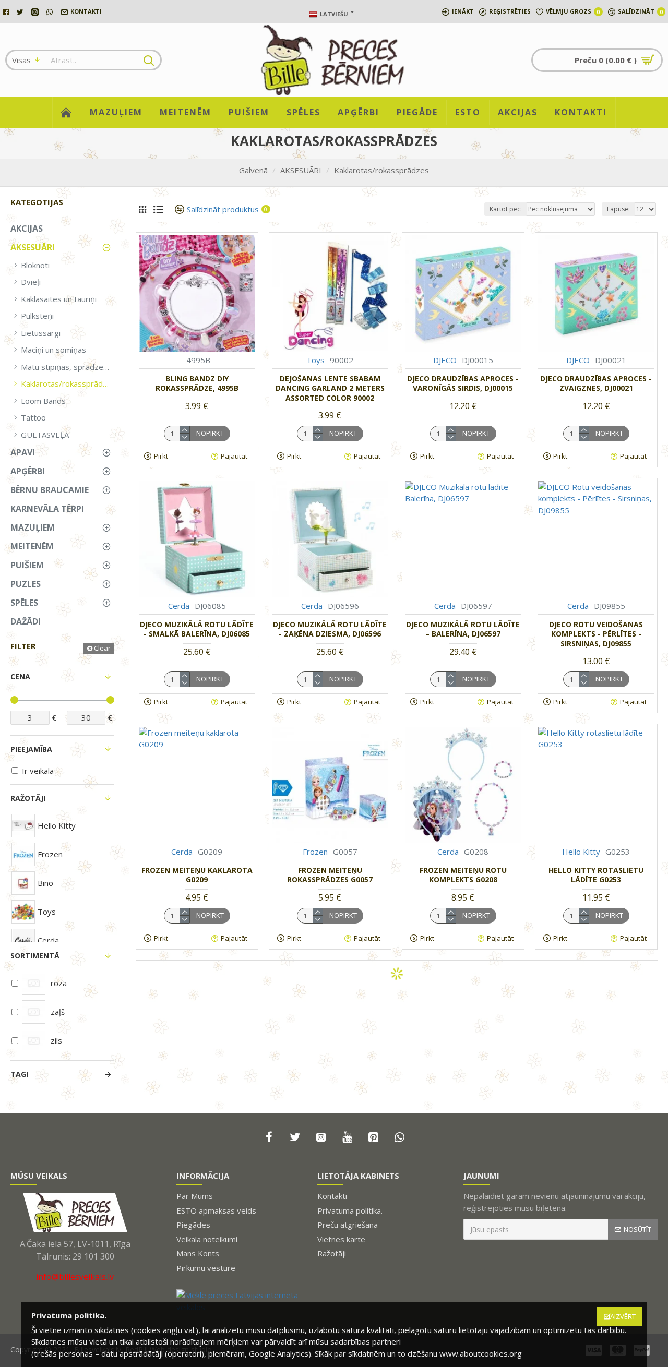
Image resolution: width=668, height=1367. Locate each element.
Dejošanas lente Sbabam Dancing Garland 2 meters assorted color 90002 (330, 388)
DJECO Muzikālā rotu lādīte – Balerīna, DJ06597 (463, 629)
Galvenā (253, 170)
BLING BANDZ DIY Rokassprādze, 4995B (197, 383)
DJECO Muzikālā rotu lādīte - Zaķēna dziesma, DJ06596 (330, 629)
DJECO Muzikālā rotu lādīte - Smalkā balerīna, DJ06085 (197, 629)
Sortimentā (34, 956)
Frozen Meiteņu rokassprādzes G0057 (330, 875)
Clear (102, 648)
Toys (315, 360)
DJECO (445, 360)
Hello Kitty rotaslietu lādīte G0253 (595, 875)
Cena (20, 676)
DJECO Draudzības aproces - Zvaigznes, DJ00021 (596, 383)
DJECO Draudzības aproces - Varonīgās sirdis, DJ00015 (463, 383)
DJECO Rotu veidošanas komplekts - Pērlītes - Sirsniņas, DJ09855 (596, 634)
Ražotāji (27, 798)
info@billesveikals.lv (75, 1276)
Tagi (19, 1074)
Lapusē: (618, 209)
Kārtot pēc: (506, 209)
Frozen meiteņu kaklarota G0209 (197, 875)
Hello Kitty (581, 851)
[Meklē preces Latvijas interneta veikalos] (239, 1301)
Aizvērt (623, 1316)
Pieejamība (31, 749)
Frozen (315, 851)
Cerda (178, 606)
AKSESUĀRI (300, 170)
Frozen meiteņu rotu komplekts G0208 (463, 875)
